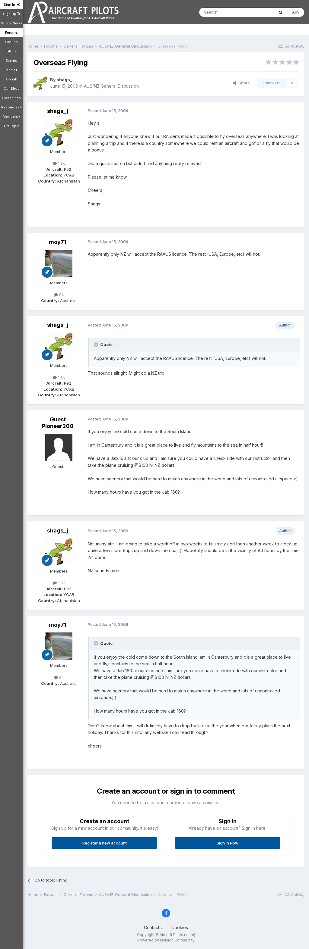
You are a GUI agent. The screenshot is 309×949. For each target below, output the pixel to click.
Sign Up (10, 14)
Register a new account (104, 843)
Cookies (179, 927)
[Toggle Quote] (96, 344)
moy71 (57, 242)
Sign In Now (227, 843)
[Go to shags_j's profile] (40, 83)
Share (243, 82)
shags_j (65, 79)
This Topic (256, 12)
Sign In (10, 4)
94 (61, 294)
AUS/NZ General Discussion (111, 86)
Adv (295, 12)
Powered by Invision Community (166, 940)
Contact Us (155, 927)
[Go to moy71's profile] (58, 263)
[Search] (280, 12)
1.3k (61, 163)
